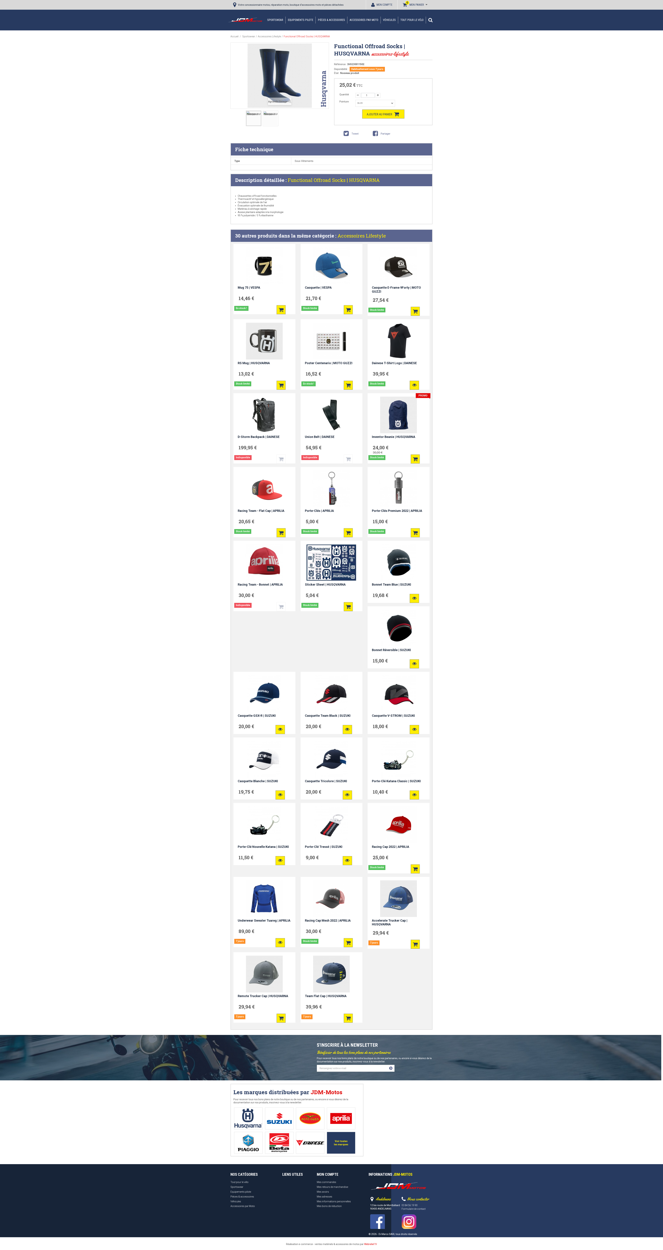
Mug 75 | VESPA (249, 287)
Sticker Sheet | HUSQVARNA (325, 584)
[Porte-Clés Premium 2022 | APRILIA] (398, 488)
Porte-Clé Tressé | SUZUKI (323, 847)
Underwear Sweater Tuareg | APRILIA (264, 920)
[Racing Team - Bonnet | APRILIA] (264, 562)
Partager (385, 133)
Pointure (344, 101)
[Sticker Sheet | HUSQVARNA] (331, 562)
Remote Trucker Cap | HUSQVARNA (263, 996)
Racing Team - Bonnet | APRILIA (260, 584)
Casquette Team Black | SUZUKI (327, 715)
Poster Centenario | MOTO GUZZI (328, 363)
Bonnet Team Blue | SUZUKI (391, 584)
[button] (430, 20)
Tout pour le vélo (412, 20)
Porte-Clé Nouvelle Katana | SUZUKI (263, 847)
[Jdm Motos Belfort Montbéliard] (245, 20)
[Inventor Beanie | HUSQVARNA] (398, 415)
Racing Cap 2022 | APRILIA (390, 847)
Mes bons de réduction (329, 1206)
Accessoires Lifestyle (362, 236)
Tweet (355, 133)
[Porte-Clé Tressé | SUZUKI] (331, 824)
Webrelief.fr (370, 1244)
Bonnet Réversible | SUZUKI (391, 650)
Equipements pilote (300, 20)
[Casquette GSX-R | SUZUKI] (264, 693)
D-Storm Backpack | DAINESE (259, 437)
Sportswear (275, 20)
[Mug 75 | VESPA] (264, 265)
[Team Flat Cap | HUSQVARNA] (331, 974)
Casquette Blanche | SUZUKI (258, 781)
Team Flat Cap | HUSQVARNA (326, 996)
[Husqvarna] (248, 1118)
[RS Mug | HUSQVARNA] (264, 341)
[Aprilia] (341, 1118)
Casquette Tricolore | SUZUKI (326, 781)
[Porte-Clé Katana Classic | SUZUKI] (398, 759)
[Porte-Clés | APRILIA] (331, 488)
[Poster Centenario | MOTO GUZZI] (331, 341)
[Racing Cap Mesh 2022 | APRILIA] (331, 898)
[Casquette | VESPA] (331, 265)
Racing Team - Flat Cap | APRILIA (261, 511)
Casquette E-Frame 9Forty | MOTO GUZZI (396, 289)
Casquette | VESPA (318, 287)
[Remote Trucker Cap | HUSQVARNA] (264, 974)
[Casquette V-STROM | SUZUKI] (398, 693)
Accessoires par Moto (364, 20)
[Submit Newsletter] (390, 1068)
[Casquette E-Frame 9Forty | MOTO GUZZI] (398, 265)
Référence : (340, 64)
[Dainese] (310, 1143)
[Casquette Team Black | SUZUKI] (331, 693)
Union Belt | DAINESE (319, 437)
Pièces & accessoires (331, 20)
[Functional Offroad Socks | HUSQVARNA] (253, 118)
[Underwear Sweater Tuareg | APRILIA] (264, 898)
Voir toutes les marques (341, 1143)
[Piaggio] (248, 1143)
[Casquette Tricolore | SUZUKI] (331, 759)
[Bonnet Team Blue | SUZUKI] (398, 562)
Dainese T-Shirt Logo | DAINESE (394, 363)
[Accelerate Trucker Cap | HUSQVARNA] (398, 898)
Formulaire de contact (414, 1209)
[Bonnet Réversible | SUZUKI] (398, 628)
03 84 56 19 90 (409, 1205)
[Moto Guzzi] (310, 1118)
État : (337, 73)
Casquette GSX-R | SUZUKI (257, 715)
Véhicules (389, 20)
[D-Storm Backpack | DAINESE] (264, 415)
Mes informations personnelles (334, 1201)
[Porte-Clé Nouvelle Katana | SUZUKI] (264, 824)
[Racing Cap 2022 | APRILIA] (398, 824)
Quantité (344, 94)
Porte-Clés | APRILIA (319, 511)
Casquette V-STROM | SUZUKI (393, 715)
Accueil (234, 36)
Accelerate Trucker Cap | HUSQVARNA (389, 922)
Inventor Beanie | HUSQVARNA (393, 437)
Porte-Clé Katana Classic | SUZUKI (396, 781)
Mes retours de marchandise (332, 1187)
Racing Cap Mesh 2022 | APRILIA (328, 920)
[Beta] (279, 1143)
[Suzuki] (279, 1118)
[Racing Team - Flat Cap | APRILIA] (264, 488)
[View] (414, 385)
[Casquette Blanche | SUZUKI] (264, 759)
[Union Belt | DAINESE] (331, 415)
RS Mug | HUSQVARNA (254, 363)
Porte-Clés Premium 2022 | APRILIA (397, 511)
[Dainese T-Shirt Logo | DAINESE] (398, 341)
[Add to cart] (281, 309)
